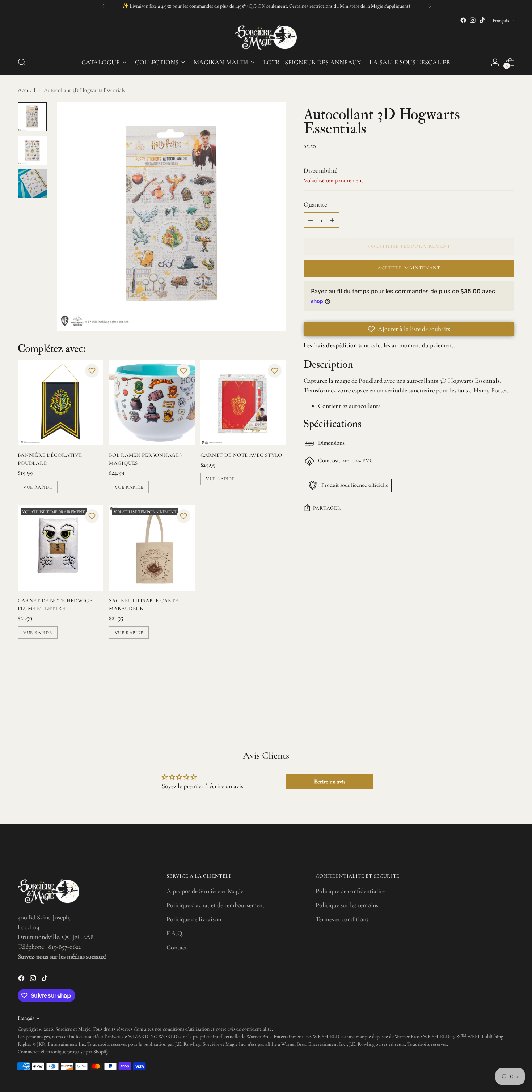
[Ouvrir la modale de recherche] (21, 62)
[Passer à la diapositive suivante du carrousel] (508, 700)
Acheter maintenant (408, 268)
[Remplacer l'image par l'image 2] (32, 150)
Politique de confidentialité (350, 891)
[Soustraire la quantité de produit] (310, 220)
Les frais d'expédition (330, 345)
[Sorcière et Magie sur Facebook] (463, 20)
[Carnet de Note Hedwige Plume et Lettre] (61, 548)
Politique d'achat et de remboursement (215, 905)
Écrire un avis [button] (329, 781)
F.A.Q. (174, 933)
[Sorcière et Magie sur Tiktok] (482, 20)
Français (501, 20)
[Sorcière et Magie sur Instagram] (472, 20)
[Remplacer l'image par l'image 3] (32, 183)
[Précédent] (103, 6)
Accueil (26, 90)
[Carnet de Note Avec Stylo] (243, 402)
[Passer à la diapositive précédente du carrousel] (492, 701)
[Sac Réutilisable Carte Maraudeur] (152, 548)
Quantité (315, 205)
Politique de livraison (193, 919)
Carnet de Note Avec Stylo (241, 455)
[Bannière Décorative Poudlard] (61, 402)
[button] (92, 371)
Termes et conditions (342, 919)
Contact (176, 947)
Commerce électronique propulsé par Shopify (63, 1052)
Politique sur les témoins (347, 905)
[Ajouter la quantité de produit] (332, 220)
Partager (327, 508)
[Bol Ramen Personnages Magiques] (152, 402)
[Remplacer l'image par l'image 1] (32, 116)
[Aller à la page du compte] (495, 62)
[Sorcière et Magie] (266, 37)
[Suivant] (430, 6)
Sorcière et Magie (72, 1029)
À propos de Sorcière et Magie (204, 891)
